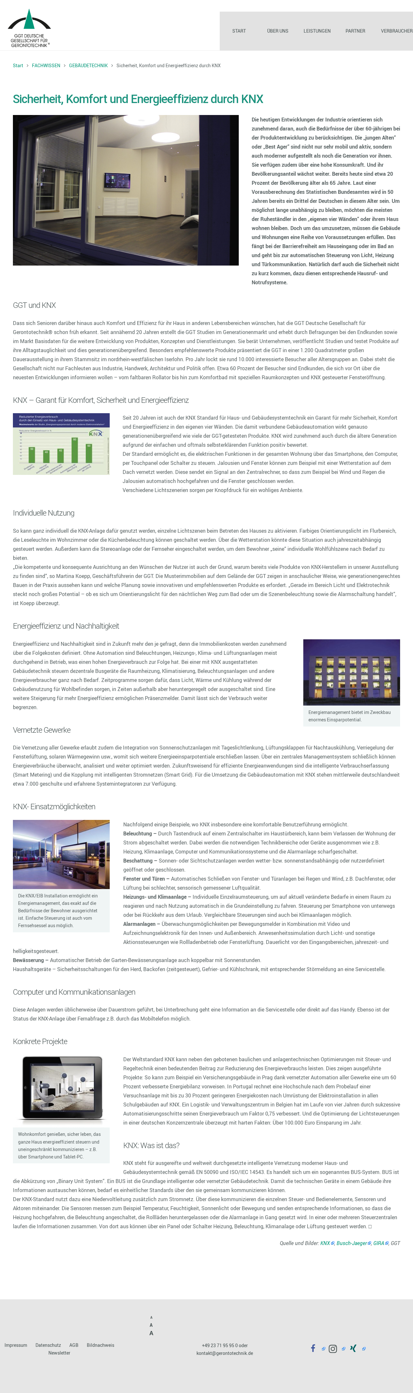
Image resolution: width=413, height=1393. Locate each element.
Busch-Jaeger (352, 1243)
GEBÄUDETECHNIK (88, 65)
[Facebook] (315, 1349)
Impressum (16, 1345)
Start (18, 65)
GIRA (378, 1243)
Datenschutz (48, 1345)
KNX (325, 1243)
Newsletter (59, 1353)
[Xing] (355, 1349)
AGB (73, 1345)
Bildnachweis (100, 1345)
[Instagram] (335, 1349)
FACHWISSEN (46, 65)
